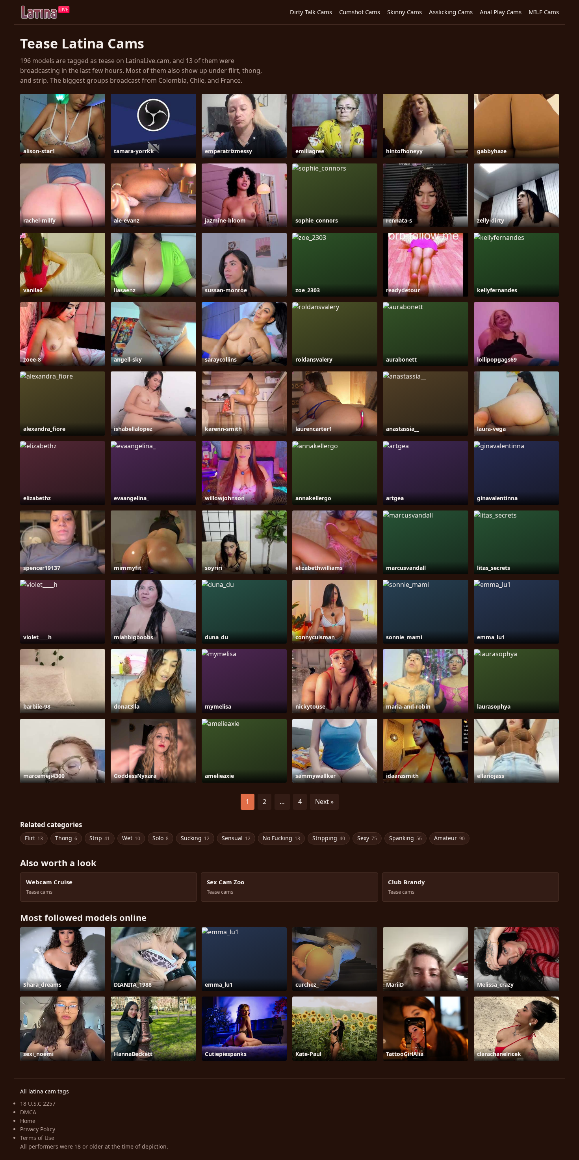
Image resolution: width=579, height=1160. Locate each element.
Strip (99, 838)
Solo (160, 838)
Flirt (34, 838)
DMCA (28, 1112)
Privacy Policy (37, 1129)
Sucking (195, 838)
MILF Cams (544, 12)
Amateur (449, 838)
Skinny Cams (404, 12)
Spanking (405, 838)
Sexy (367, 838)
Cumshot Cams (359, 12)
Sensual (236, 838)
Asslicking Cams (451, 12)
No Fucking (281, 838)
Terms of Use (37, 1137)
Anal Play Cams (500, 12)
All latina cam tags (44, 1091)
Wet (131, 838)
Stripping (328, 838)
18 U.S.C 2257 (38, 1103)
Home (27, 1121)
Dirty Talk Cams (311, 12)
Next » (324, 801)
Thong (66, 838)
